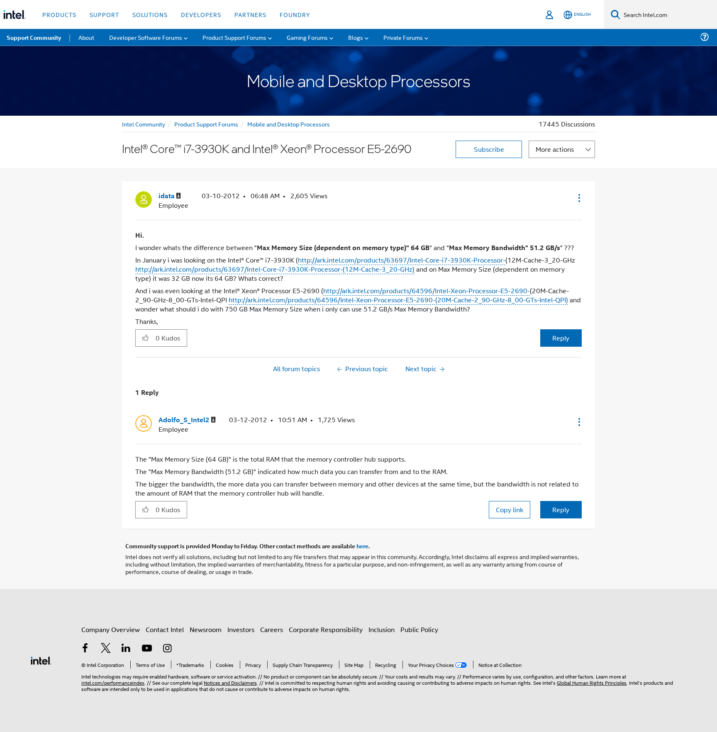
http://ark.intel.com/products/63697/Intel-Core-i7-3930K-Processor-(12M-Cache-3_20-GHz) (275, 269)
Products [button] (59, 14)
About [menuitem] (86, 37)
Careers (271, 629)
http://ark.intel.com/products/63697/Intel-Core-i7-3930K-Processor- (401, 260)
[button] (578, 198)
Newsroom (206, 629)
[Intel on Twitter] (106, 649)
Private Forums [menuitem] (403, 37)
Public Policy (419, 629)
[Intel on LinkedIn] (126, 649)
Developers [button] (201, 14)
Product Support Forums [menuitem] (234, 37)
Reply (560, 338)
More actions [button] (555, 149)
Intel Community (143, 123)
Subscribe (489, 149)
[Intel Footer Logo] (41, 659)
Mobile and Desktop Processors (288, 123)
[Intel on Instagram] (167, 649)
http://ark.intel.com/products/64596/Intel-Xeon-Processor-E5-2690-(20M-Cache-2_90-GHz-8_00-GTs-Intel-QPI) (398, 299)
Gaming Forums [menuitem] (307, 37)
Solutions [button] (150, 14)
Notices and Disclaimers (230, 682)
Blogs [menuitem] (355, 37)
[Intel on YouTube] (147, 649)
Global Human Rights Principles (592, 682)
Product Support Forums (206, 123)
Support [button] (104, 14)
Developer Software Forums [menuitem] (145, 37)
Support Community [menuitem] (34, 37)
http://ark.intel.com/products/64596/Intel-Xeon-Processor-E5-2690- (426, 290)
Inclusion (381, 629)
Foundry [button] (295, 14)
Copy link (509, 509)
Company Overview (110, 629)
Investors (240, 629)
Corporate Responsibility (326, 629)
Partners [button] (250, 14)
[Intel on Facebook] (85, 649)
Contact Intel (165, 629)
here (362, 545)
